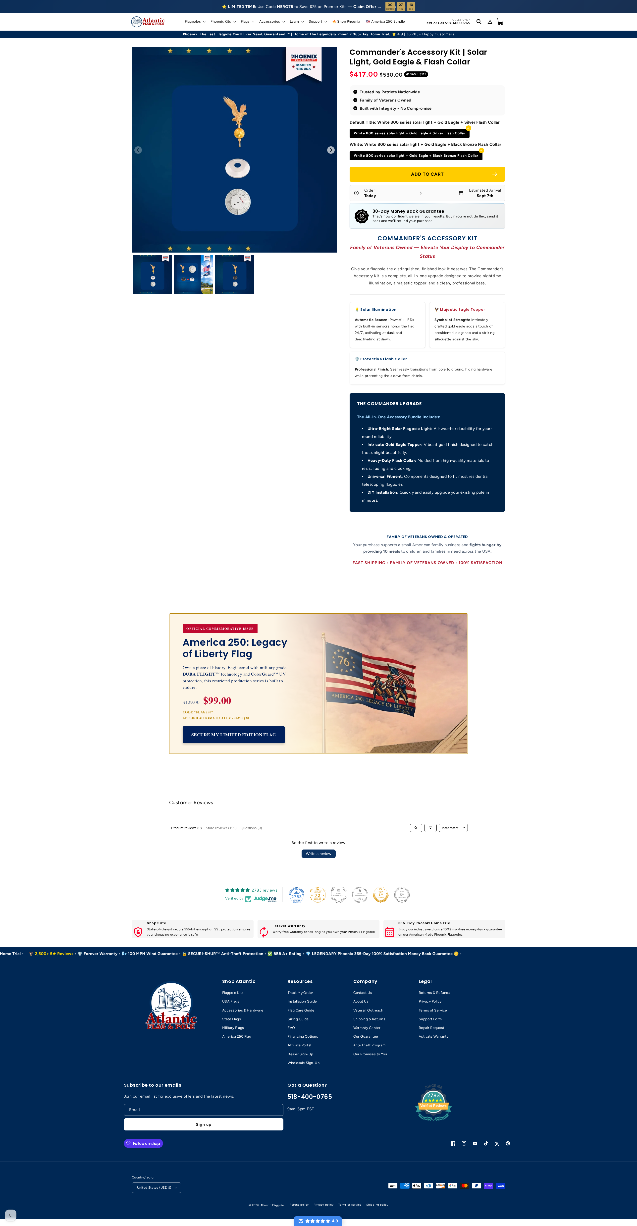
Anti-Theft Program (369, 1045)
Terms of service (349, 1204)
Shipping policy (377, 1204)
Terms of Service (433, 1010)
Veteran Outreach (368, 1010)
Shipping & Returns (369, 1019)
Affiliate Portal (299, 1045)
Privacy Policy (430, 1001)
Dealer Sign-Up (300, 1054)
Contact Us (362, 993)
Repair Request (431, 1028)
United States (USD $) (154, 1187)
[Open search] (416, 828)
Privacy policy (324, 1204)
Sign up (204, 1124)
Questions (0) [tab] (251, 828)
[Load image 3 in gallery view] (234, 274)
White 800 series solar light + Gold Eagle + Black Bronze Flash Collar (416, 156)
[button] (195, 21)
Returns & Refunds (434, 993)
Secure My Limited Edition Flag (233, 734)
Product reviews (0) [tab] (186, 828)
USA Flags (230, 1001)
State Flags (231, 1019)
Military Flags (233, 1028)
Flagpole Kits (233, 993)
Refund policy (299, 1204)
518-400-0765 (309, 1097)
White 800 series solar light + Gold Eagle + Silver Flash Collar (409, 133)
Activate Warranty (433, 1036)
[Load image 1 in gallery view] (152, 274)
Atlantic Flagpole (272, 1205)
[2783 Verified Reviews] (433, 1122)
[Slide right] (331, 150)
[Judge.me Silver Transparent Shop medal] (360, 895)
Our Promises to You (370, 1054)
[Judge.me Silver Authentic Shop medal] (339, 895)
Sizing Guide (298, 1019)
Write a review (318, 853)
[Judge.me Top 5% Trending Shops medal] (402, 895)
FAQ (291, 1028)
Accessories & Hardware (243, 1010)
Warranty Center (367, 1028)
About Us (361, 1001)
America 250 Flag (236, 1036)
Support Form (430, 1019)
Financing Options (303, 1036)
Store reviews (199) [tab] (221, 828)
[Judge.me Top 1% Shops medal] (381, 895)
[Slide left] (138, 150)
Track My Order (300, 993)
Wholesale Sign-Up (303, 1063)
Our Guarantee (365, 1036)
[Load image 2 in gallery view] (193, 274)
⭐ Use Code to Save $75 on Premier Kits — (301, 6)
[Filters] (430, 828)
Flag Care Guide (301, 1010)
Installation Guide (302, 1001)
